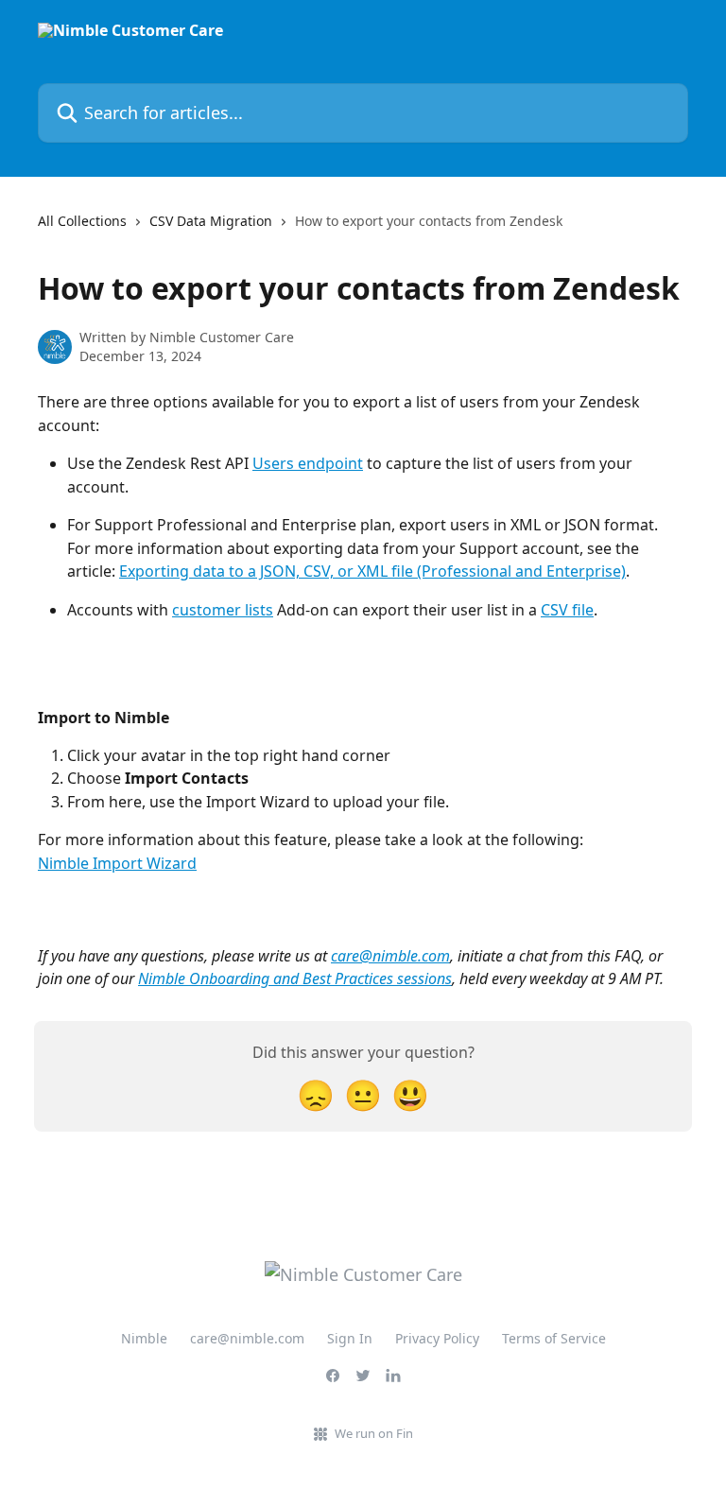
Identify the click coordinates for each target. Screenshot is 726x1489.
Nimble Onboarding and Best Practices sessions (295, 978)
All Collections (82, 221)
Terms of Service (554, 1338)
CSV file (567, 609)
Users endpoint (307, 463)
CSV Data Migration (210, 221)
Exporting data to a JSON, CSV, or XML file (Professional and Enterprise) (372, 571)
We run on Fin (374, 1433)
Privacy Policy (437, 1338)
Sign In (349, 1338)
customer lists (222, 609)
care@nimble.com (390, 955)
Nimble (144, 1338)
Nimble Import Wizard (117, 863)
